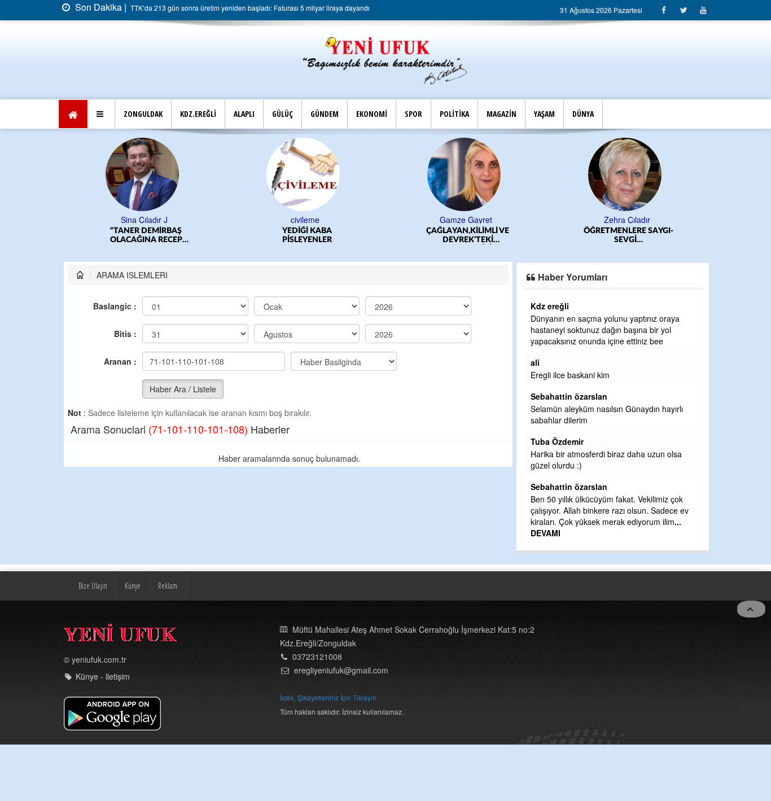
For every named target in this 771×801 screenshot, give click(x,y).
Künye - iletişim (103, 676)
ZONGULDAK (143, 113)
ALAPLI (244, 113)
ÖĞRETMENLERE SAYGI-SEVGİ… (628, 235)
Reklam (167, 585)
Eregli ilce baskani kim (570, 374)
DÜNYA (583, 113)
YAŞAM (544, 113)
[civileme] (305, 173)
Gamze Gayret (466, 220)
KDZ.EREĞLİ (198, 113)
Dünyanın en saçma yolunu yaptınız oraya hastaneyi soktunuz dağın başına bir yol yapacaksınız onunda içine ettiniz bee (605, 330)
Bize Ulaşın (92, 585)
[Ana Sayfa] (385, 59)
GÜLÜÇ (282, 113)
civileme (305, 220)
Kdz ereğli (550, 306)
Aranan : (120, 361)
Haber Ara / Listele (183, 389)
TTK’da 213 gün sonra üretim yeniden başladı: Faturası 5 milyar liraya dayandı (249, 7)
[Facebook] (663, 10)
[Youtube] (703, 10)
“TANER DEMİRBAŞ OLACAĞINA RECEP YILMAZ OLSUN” (146, 235)
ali (535, 362)
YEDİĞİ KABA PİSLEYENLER (307, 235)
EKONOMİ (371, 113)
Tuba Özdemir (557, 441)
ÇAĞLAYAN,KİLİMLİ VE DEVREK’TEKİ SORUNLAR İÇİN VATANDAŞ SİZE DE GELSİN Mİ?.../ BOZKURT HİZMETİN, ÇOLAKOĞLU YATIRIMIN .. (467, 235)
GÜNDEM (324, 113)
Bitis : (125, 333)
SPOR (413, 113)
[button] (101, 114)
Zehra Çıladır (627, 220)
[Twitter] (683, 10)
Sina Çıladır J (144, 220)
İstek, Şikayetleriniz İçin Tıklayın (328, 697)
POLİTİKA (454, 113)
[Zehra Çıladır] (626, 173)
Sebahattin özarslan (569, 396)
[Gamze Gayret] (466, 173)
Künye (133, 585)
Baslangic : (115, 306)
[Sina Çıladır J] (144, 173)
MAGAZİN (501, 113)
